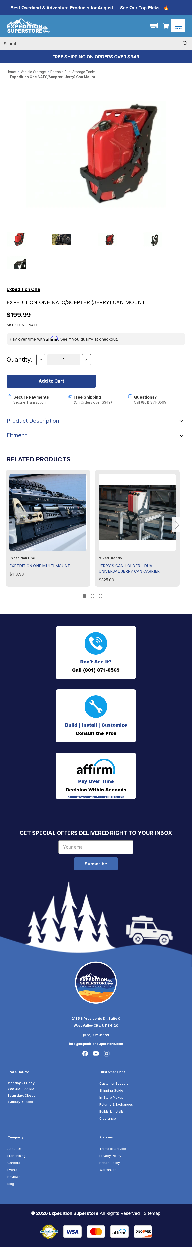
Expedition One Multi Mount (40, 565)
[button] (153, 25)
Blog (11, 1184)
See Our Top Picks (140, 7)
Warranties (108, 1170)
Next (177, 524)
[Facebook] (85, 1054)
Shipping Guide (111, 1090)
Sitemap (152, 1213)
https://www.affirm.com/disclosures (96, 797)
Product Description (33, 420)
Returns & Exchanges (116, 1104)
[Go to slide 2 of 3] (92, 596)
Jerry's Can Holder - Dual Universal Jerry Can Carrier (129, 568)
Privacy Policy (110, 1156)
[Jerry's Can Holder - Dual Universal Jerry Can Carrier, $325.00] (137, 512)
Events (13, 1170)
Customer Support (114, 1083)
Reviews (14, 1177)
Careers (14, 1163)
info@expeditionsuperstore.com (96, 1044)
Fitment (17, 435)
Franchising (17, 1156)
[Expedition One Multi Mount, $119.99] (48, 512)
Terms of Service (113, 1149)
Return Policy (110, 1163)
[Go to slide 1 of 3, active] (84, 596)
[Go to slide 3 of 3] (100, 596)
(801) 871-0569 (96, 1035)
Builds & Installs (112, 1111)
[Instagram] (107, 1054)
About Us (15, 1149)
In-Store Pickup (112, 1097)
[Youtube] (96, 1054)
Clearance (108, 1118)
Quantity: (19, 359)
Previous (9, 524)
